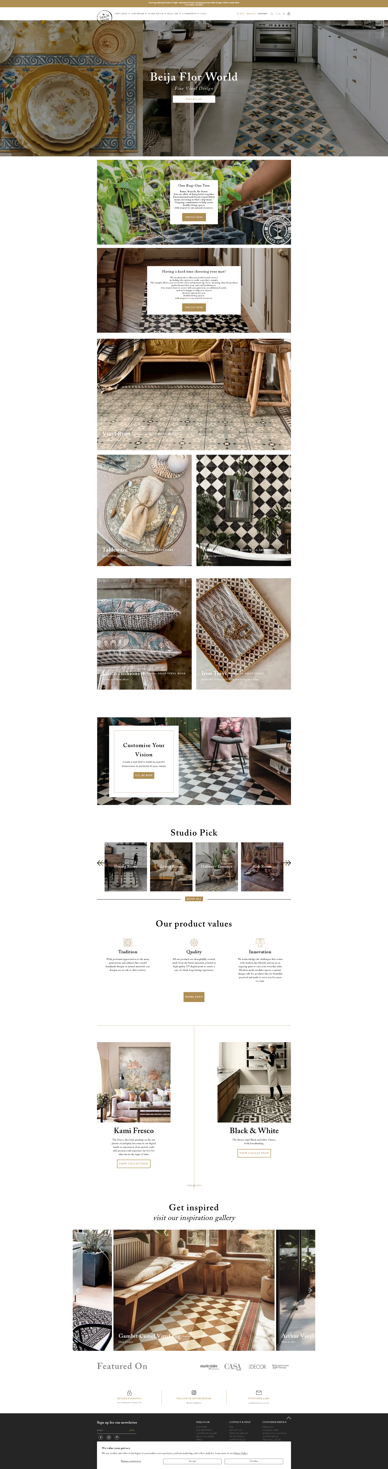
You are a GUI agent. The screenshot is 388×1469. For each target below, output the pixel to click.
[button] (102, 863)
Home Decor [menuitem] (156, 14)
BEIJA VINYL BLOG (205, 1436)
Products (268, 1427)
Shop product (126, 1342)
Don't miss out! (194, 99)
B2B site (251, 14)
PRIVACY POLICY (237, 1436)
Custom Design (271, 1436)
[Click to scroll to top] (288, 1418)
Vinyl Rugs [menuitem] (121, 14)
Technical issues (272, 1439)
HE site (240, 14)
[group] (126, 866)
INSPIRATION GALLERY (206, 1433)
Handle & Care (270, 1430)
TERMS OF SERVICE (238, 1433)
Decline (254, 1461)
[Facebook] (101, 1437)
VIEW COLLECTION (134, 1164)
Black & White (254, 1131)
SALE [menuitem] (203, 14)
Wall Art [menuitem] (172, 14)
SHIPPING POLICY (237, 1439)
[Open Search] (272, 14)
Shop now (207, 1336)
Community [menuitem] (189, 14)
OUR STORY (201, 1427)
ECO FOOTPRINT (204, 1430)
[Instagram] (109, 1437)
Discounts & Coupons (274, 1433)
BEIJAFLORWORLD (194, 1403)
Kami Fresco (134, 1131)
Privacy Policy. (241, 1453)
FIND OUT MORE (194, 217)
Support (263, 14)
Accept (192, 1461)
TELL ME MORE (144, 775)
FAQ (231, 1427)
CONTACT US (235, 1430)
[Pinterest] (117, 1437)
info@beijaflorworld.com (258, 1403)
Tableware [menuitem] (137, 14)
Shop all (194, 899)
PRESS (199, 1439)
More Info (194, 997)
